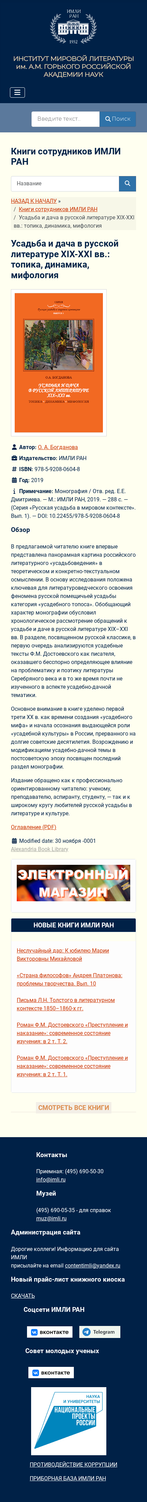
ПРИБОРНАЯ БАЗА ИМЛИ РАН (68, 1478)
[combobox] (65, 119)
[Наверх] (135, 1489)
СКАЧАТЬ (23, 1296)
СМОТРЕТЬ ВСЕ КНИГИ (73, 1108)
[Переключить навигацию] (17, 92)
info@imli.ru (51, 1179)
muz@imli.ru (51, 1218)
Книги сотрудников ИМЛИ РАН (58, 209)
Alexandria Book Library (39, 849)
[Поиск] (127, 184)
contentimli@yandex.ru (92, 1265)
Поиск (121, 119)
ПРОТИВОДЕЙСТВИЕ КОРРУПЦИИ (73, 1464)
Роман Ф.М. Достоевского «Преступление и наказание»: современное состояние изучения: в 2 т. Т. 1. (72, 1066)
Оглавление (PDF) (33, 827)
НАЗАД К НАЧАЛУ (34, 201)
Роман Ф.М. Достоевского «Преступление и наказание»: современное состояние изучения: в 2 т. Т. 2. (72, 1033)
